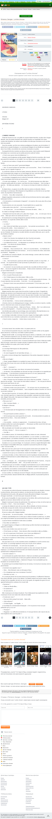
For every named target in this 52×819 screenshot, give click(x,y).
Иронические (4, 781)
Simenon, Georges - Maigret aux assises (6, 667)
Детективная (28, 781)
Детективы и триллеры (7, 739)
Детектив (3, 779)
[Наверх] (48, 816)
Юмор (4, 761)
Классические (4, 784)
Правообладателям (30, 806)
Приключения (5, 747)
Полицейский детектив (33, 43)
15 (38, 100)
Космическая (29, 783)
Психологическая (29, 786)
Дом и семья (5, 751)
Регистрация (47, 1)
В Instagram (31, 625)
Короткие (3, 798)
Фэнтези (27, 789)
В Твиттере (19, 625)
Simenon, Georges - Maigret (32, 666)
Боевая (27, 778)
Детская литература (7, 749)
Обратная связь (29, 809)
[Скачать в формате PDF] (39, 60)
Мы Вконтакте (25, 30)
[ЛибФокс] (5, 5)
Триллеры (3, 787)
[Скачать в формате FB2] (31, 55)
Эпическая (28, 791)
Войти (40, 1)
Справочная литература (8, 757)
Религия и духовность (7, 755)
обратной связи (41, 817)
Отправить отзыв (5, 726)
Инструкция (30, 69)
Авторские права (26, 16)
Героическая (28, 779)
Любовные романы (6, 737)
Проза (4, 745)
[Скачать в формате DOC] (46, 55)
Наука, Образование (7, 741)
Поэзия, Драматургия (7, 765)
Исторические (4, 783)
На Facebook (7, 625)
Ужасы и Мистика (30, 787)
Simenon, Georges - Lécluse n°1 (45, 667)
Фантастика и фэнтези (7, 735)
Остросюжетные (4, 801)
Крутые (2, 786)
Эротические (3, 804)
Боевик (2, 778)
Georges (33, 37)
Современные (4, 803)
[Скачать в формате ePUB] (36, 55)
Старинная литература (7, 759)
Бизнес (4, 753)
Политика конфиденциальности (33, 808)
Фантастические (4, 799)
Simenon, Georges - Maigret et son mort (19, 667)
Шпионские (3, 789)
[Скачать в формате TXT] (41, 55)
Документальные (6, 743)
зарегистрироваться (16, 691)
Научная (28, 784)
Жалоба (24, 64)
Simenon (29, 37)
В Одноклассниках (44, 625)
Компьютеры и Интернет (8, 763)
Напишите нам (31, 66)
